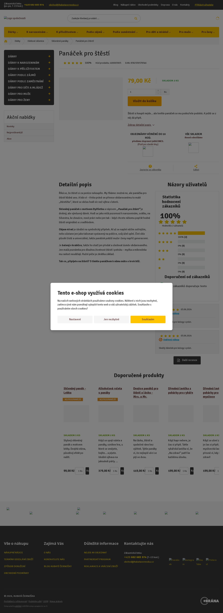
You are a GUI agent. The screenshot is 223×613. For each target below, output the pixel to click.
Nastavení (75, 319)
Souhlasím (148, 319)
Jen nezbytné (111, 319)
